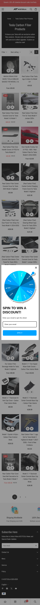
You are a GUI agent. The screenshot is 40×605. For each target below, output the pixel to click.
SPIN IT (19, 333)
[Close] (36, 267)
